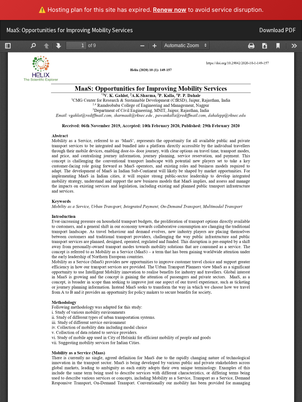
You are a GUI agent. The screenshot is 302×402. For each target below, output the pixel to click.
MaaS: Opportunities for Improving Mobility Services (69, 30)
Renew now (169, 9)
